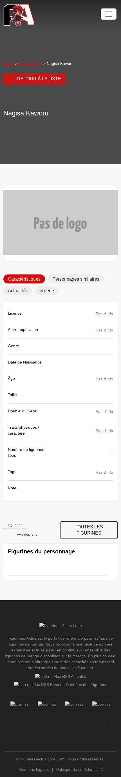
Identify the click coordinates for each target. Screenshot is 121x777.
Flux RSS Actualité (69, 676)
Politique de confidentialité (79, 769)
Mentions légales (34, 769)
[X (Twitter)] (47, 704)
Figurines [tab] (15, 525)
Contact (60, 728)
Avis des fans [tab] (27, 535)
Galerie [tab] (46, 290)
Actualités (100, 721)
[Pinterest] (101, 704)
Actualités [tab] (18, 290)
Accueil (18, 721)
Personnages (30, 63)
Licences (72, 721)
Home (8, 63)
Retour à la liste (39, 78)
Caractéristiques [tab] (24, 279)
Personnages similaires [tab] (75, 279)
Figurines (44, 721)
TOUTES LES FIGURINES (89, 529)
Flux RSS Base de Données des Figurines (69, 684)
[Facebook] (19, 704)
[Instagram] (74, 704)
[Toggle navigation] (108, 14)
